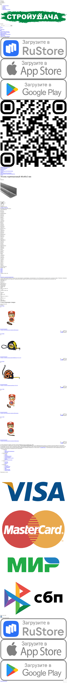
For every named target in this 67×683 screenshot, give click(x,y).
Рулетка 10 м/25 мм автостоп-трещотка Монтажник (9, 440)
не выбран (2, 1)
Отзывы (12, 277)
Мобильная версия (3, 681)
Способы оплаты (6, 5)
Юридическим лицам (6, 9)
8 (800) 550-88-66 (4, 168)
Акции (6, 454)
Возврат (4, 7)
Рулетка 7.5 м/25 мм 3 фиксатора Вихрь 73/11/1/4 (9, 385)
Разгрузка (6, 462)
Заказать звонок (7, 470)
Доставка (6, 461)
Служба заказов (7, 466)
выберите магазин (3, 206)
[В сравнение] (33, 306)
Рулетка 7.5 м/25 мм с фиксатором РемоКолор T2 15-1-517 (10, 357)
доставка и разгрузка (4, 207)
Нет (1, 4)
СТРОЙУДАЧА (43, 447)
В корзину (65, 332)
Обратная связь (7, 469)
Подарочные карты (8, 456)
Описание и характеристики (5, 277)
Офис (6, 468)
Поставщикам (7, 467)
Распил (6, 463)
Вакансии (4, 8)
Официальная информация (9, 451)
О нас (6, 450)
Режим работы (3, 169)
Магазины (6, 465)
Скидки (4, 6)
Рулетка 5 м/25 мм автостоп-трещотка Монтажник (9, 413)
